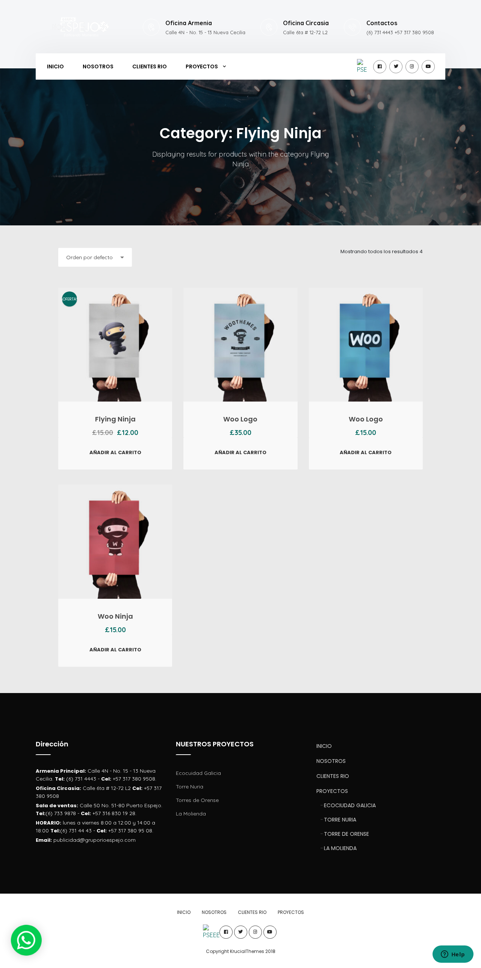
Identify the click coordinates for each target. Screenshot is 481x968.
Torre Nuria (189, 786)
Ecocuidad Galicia (198, 773)
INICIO (55, 66)
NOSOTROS (98, 66)
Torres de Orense (197, 800)
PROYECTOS (202, 66)
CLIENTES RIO (149, 66)
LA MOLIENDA (340, 848)
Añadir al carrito (115, 452)
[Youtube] (428, 66)
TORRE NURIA (340, 819)
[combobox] (95, 257)
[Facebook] (379, 66)
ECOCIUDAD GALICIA (350, 805)
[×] (26, 940)
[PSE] (363, 66)
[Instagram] (412, 66)
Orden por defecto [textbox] (89, 257)
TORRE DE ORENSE (346, 834)
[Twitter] (395, 66)
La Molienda (191, 813)
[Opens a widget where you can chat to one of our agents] (452, 954)
